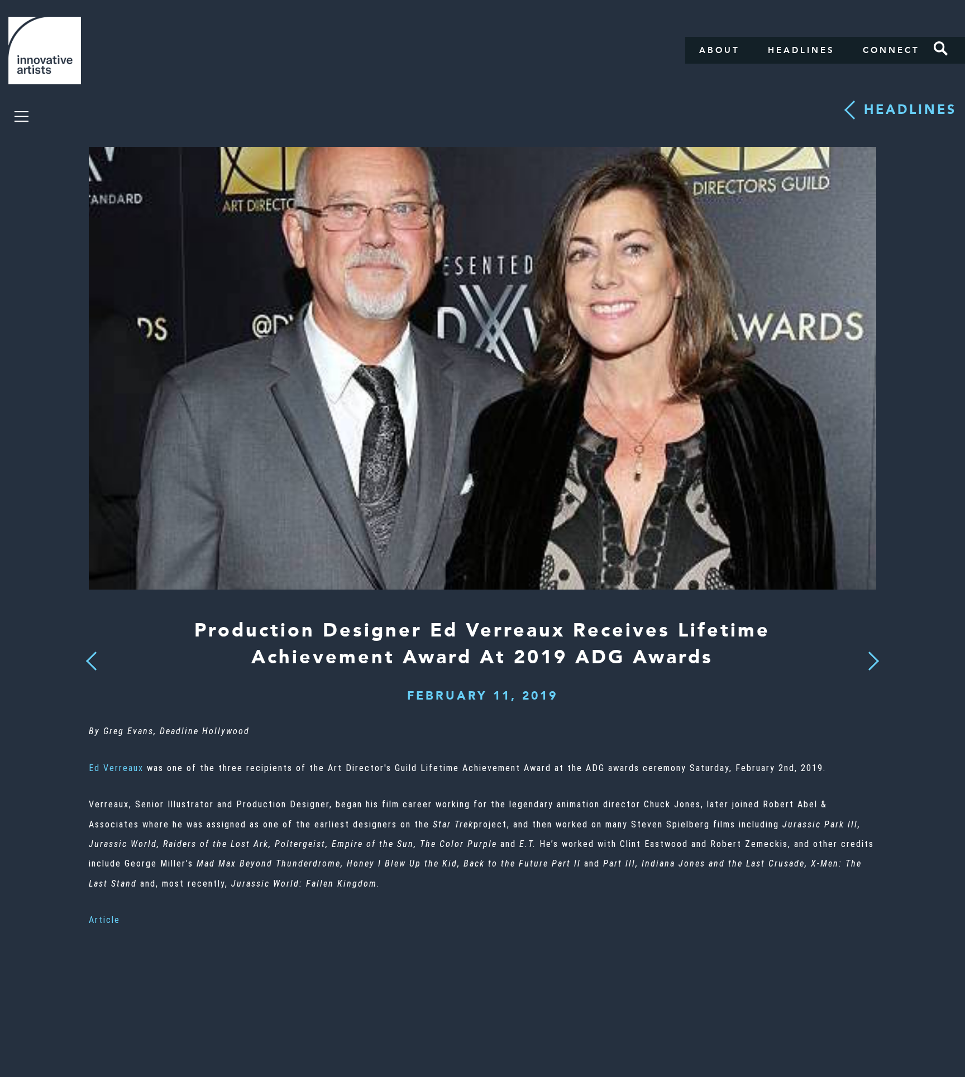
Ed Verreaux (116, 768)
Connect (891, 50)
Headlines (801, 50)
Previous (91, 658)
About (719, 50)
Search (941, 48)
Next (870, 654)
